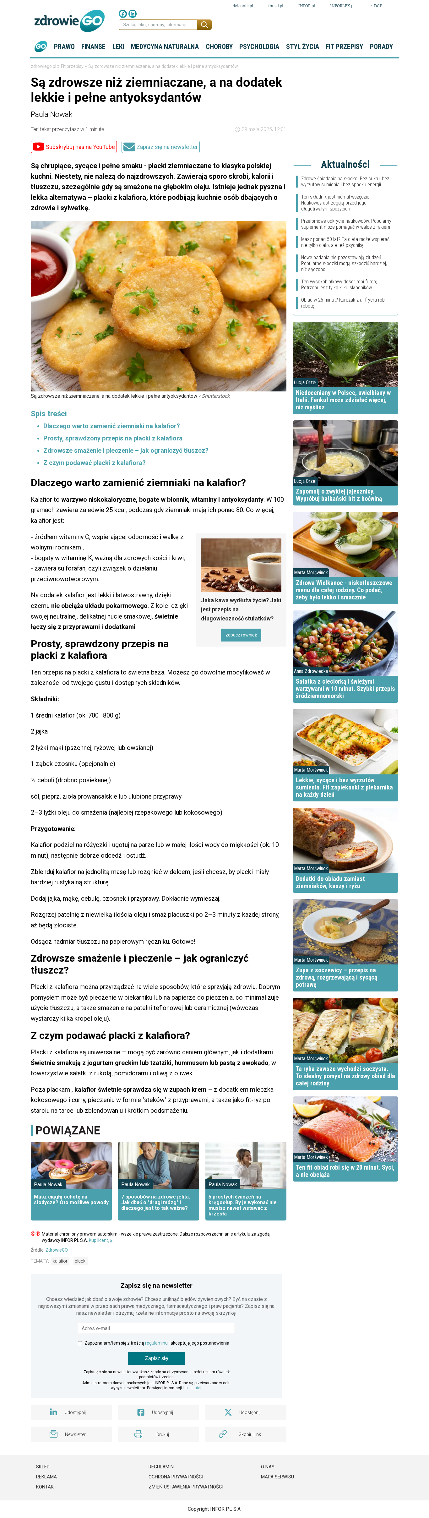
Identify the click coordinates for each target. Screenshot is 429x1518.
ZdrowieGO (57, 1250)
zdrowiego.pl (44, 66)
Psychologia (259, 47)
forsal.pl (275, 5)
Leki (118, 47)
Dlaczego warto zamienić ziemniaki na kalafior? (111, 426)
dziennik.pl (243, 5)
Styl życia (302, 47)
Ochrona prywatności (176, 1476)
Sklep (43, 1466)
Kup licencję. (101, 1240)
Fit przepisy (344, 47)
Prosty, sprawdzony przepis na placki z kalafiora (112, 438)
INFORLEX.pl (342, 5)
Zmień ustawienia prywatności (186, 1486)
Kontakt (46, 1486)
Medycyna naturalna (165, 47)
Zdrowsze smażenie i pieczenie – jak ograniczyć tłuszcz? (126, 450)
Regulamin (161, 1466)
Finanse (93, 47)
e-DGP (376, 5)
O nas (267, 1466)
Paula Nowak (52, 114)
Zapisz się (156, 1358)
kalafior (60, 1261)
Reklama (46, 1476)
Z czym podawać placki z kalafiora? (94, 463)
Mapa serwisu (277, 1476)
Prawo (64, 47)
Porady (381, 47)
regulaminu (156, 1343)
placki (80, 1261)
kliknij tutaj (192, 1388)
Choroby (219, 47)
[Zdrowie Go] (70, 21)
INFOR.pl (306, 5)
